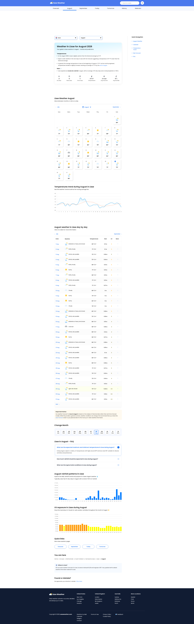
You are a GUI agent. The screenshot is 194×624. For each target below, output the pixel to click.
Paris (132, 599)
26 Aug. (58, 373)
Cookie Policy (107, 616)
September (83, 8)
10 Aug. (57, 290)
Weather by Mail (82, 614)
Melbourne (118, 599)
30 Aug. (58, 394)
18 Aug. (57, 332)
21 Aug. (57, 347)
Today (97, 8)
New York (79, 597)
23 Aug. (58, 358)
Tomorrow (110, 8)
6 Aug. (57, 270)
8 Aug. (57, 280)
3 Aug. (57, 254)
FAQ (134, 56)
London (97, 597)
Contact (79, 620)
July (58, 107)
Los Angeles (80, 599)
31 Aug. (57, 399)
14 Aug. (58, 311)
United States (81, 594)
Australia (117, 594)
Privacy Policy (107, 614)
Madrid (133, 597)
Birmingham (98, 601)
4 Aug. (57, 259)
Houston (79, 603)
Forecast (56, 8)
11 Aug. (57, 296)
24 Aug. (58, 363)
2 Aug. (57, 249)
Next (57, 404)
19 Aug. (57, 337)
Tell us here (79, 581)
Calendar (135, 44)
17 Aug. (57, 327)
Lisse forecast (59, 417)
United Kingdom (100, 594)
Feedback (120, 614)
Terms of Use (95, 614)
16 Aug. (57, 321)
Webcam (138, 8)
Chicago (79, 601)
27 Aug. (58, 378)
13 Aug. (57, 306)
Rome (132, 601)
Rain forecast (137, 53)
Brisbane (117, 601)
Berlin (132, 603)
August (69, 8)
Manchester (98, 599)
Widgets (79, 618)
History (124, 8)
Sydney (117, 597)
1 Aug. (57, 244)
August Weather (137, 41)
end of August (103, 65)
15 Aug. (57, 316)
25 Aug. (58, 368)
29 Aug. (58, 389)
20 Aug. (58, 342)
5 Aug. (57, 264)
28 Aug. (58, 383)
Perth (116, 603)
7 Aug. (57, 275)
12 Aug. (57, 301)
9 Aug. (57, 285)
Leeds (96, 603)
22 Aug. (58, 352)
